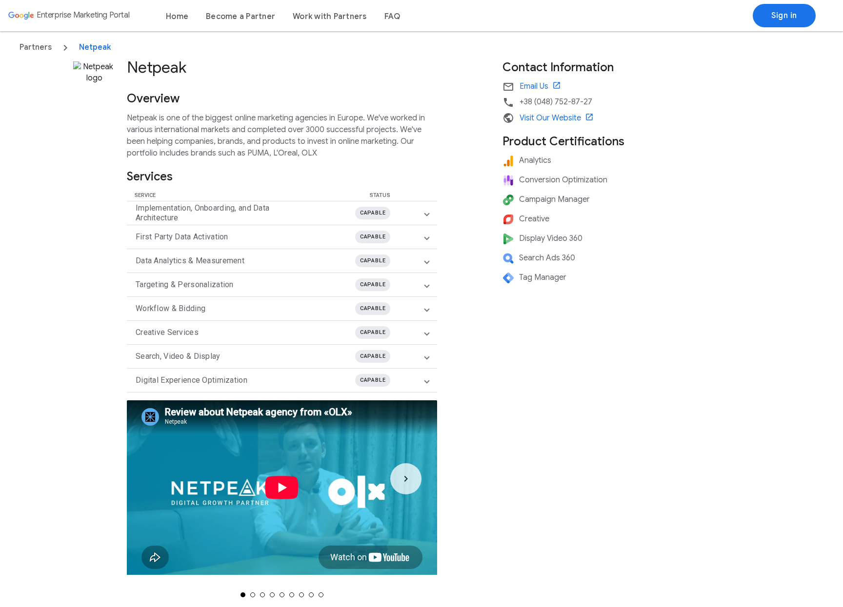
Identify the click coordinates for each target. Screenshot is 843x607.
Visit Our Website (557, 118)
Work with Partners (330, 16)
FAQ (392, 16)
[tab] (243, 595)
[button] (278, 213)
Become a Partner (240, 16)
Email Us (540, 86)
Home (177, 16)
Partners (36, 47)
